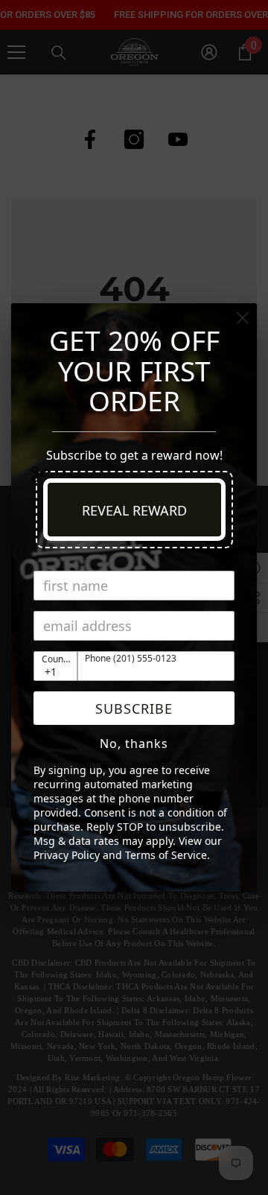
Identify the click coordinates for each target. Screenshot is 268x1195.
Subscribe (134, 708)
